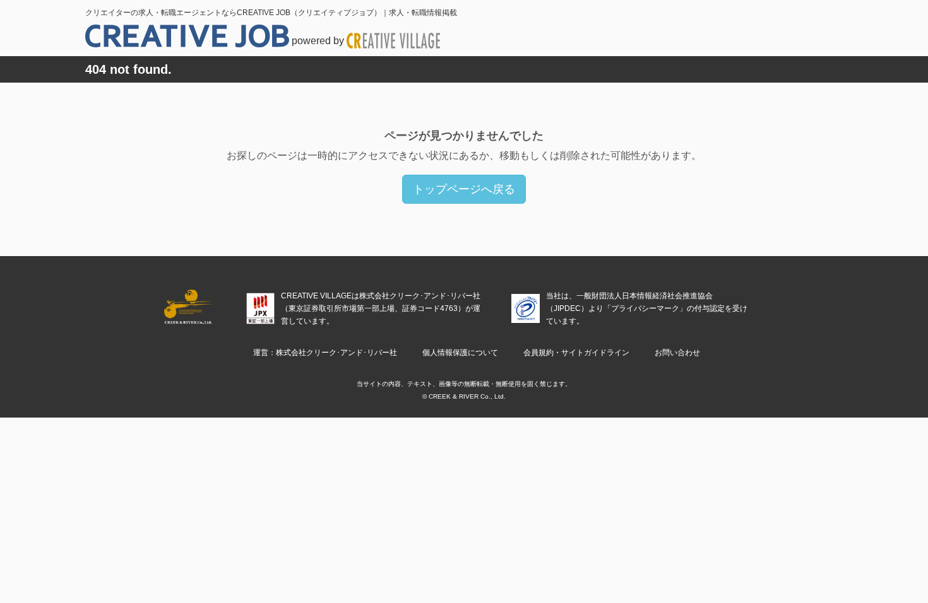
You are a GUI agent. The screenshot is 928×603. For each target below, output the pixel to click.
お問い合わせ (677, 352)
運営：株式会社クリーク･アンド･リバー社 (325, 352)
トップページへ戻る (464, 189)
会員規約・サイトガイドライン (576, 352)
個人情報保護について (460, 352)
